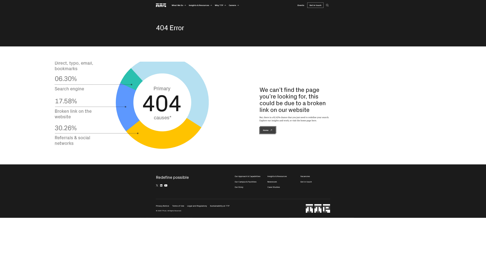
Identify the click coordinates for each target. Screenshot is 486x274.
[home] (161, 5)
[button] (178, 5)
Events (301, 5)
